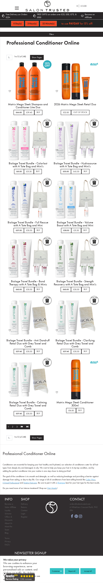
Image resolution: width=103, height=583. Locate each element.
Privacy (8, 541)
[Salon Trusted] (47, 6)
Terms (7, 538)
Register (24, 516)
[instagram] (80, 516)
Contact (24, 510)
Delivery (24, 504)
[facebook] (72, 516)
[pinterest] (76, 516)
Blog (6, 532)
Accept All (88, 571)
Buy (38, 112)
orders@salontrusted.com (80, 504)
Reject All (72, 571)
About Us (8, 523)
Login (23, 513)
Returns (24, 507)
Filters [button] (51, 34)
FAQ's (7, 544)
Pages (37, 57)
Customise (56, 571)
